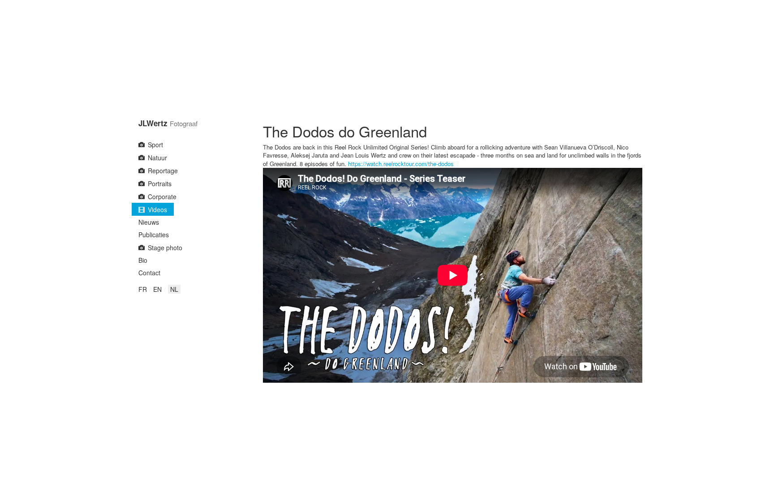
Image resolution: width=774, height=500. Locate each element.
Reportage (163, 170)
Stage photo (165, 247)
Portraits (160, 183)
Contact (149, 272)
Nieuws (148, 222)
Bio (142, 260)
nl (174, 289)
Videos (157, 209)
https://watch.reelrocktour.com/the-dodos (401, 163)
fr (142, 289)
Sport (155, 144)
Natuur (157, 157)
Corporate (162, 196)
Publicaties (153, 234)
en (157, 289)
